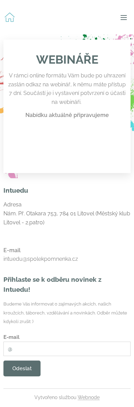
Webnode (89, 397)
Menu (124, 17)
